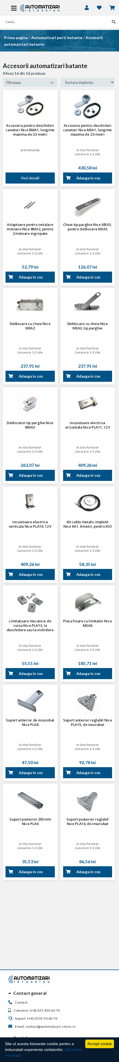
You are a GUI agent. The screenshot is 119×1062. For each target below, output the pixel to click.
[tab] (59, 993)
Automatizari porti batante (56, 37)
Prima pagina (16, 37)
